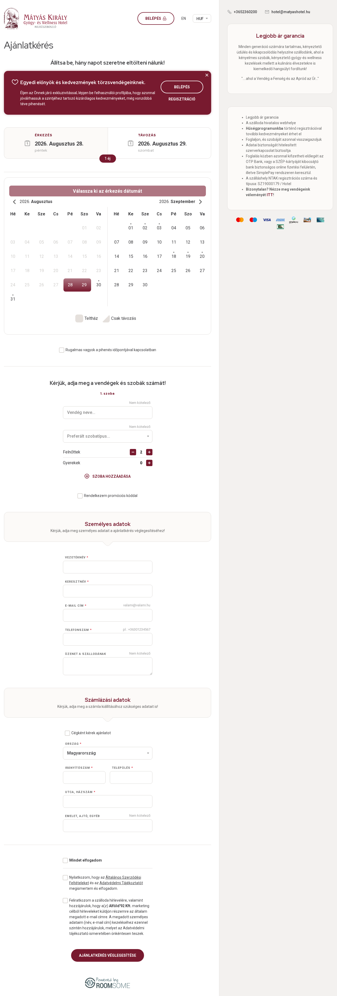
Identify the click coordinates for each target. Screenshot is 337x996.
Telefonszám (78, 630)
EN (183, 18)
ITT (270, 195)
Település (122, 768)
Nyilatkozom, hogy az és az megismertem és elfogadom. (106, 883)
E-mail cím (76, 605)
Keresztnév (77, 581)
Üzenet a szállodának (85, 654)
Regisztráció (181, 99)
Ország (73, 744)
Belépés (153, 18)
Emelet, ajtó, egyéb (82, 816)
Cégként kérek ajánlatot (91, 733)
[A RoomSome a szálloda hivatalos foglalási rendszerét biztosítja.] (107, 983)
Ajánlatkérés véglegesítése (107, 955)
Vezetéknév (76, 557)
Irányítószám (79, 768)
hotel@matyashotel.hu (290, 12)
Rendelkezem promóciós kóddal (110, 496)
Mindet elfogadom (85, 860)
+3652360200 (245, 12)
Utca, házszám (80, 792)
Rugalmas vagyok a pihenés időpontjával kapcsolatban (111, 350)
